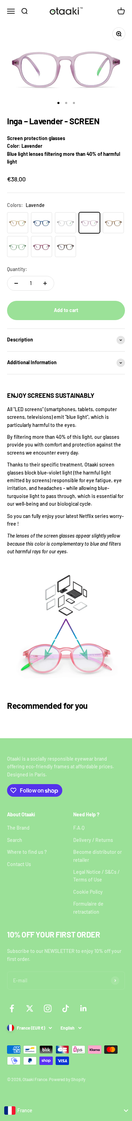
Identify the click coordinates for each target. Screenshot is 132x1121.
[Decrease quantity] (16, 283)
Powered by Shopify (67, 1079)
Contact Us (19, 864)
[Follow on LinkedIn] (83, 1008)
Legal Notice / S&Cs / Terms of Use (96, 876)
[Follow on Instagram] (47, 1008)
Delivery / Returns (93, 840)
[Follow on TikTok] (65, 1008)
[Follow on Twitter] (29, 1008)
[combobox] (66, 1110)
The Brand (18, 828)
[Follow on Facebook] (12, 1008)
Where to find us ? (27, 852)
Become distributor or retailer (97, 856)
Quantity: (17, 269)
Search (14, 840)
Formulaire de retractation (88, 907)
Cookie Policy (88, 892)
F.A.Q (78, 828)
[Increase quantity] (45, 283)
